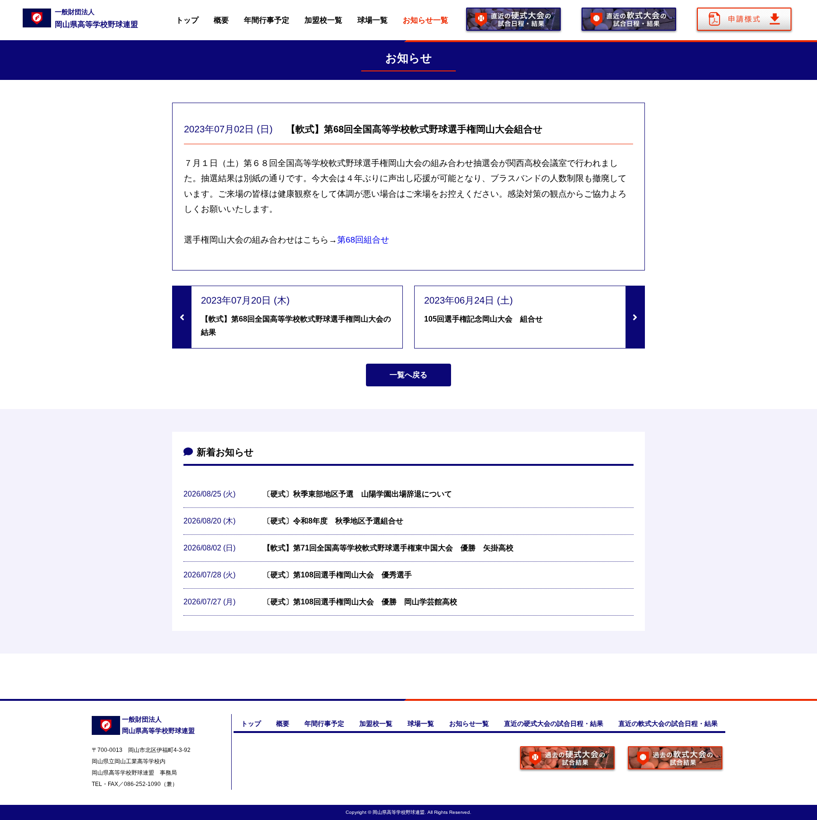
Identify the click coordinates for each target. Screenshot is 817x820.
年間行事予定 (266, 20)
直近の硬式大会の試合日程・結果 (553, 723)
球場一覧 (372, 20)
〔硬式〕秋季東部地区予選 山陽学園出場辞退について (357, 494)
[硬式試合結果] (567, 758)
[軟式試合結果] (675, 758)
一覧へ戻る (408, 375)
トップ (187, 20)
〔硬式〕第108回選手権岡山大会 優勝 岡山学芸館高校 (360, 602)
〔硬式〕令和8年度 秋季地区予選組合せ (333, 521)
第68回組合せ (363, 239)
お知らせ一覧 (425, 20)
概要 (221, 20)
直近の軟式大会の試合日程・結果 (668, 723)
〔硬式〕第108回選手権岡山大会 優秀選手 (337, 575)
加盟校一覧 (323, 20)
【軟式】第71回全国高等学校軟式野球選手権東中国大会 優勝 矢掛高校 (388, 548)
